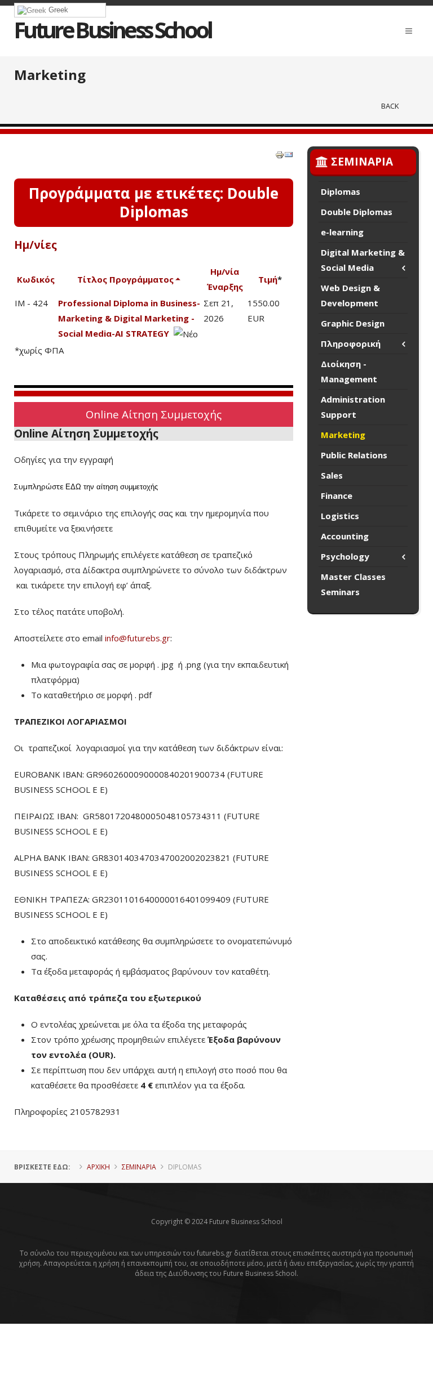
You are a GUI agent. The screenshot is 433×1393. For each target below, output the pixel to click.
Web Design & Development (350, 295)
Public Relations (354, 455)
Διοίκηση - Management (349, 371)
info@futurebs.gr (137, 638)
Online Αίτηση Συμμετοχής (154, 414)
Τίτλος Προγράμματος (125, 279)
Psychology (345, 556)
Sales (332, 475)
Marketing (343, 434)
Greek (57, 10)
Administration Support (353, 407)
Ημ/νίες (35, 245)
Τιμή (267, 279)
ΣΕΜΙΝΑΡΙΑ (139, 1167)
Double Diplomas (356, 211)
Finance (336, 495)
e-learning (342, 232)
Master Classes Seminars (353, 584)
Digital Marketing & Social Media (363, 260)
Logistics (340, 515)
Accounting (345, 536)
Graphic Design (353, 323)
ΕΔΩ (73, 487)
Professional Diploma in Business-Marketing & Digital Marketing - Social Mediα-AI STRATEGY (129, 318)
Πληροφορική (351, 343)
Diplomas (340, 191)
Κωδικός (36, 279)
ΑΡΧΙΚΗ (98, 1167)
